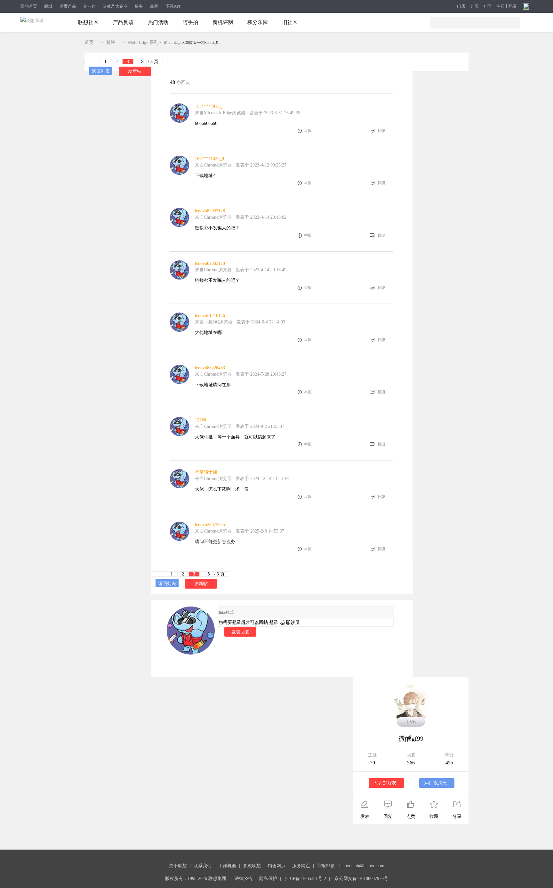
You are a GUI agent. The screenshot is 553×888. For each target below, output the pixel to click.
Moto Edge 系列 (143, 42)
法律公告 (243, 878)
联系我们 (203, 865)
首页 (88, 42)
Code (271, 623)
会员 (474, 6)
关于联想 (178, 865)
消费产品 (68, 6)
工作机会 (227, 865)
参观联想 (252, 865)
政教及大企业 (115, 6)
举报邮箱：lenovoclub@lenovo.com (350, 865)
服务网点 (301, 865)
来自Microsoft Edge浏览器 (220, 112)
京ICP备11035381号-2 (305, 878)
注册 (500, 6)
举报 (308, 130)
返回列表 (101, 71)
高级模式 (226, 612)
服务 (139, 6)
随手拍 (190, 22)
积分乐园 (257, 22)
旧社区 (290, 22)
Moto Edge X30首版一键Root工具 (191, 42)
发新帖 (134, 71)
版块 (110, 42)
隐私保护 (268, 878)
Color (233, 623)
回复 (382, 130)
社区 (487, 6)
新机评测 (222, 22)
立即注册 (291, 622)
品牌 (154, 6)
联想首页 (28, 6)
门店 (461, 6)
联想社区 (88, 22)
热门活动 (158, 22)
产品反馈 (123, 22)
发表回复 (240, 631)
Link (245, 623)
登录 (512, 6)
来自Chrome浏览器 (213, 165)
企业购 (89, 6)
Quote (258, 623)
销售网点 (276, 865)
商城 (48, 6)
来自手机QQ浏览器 (214, 322)
